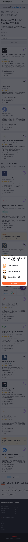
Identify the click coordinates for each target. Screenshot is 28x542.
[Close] (25, 257)
